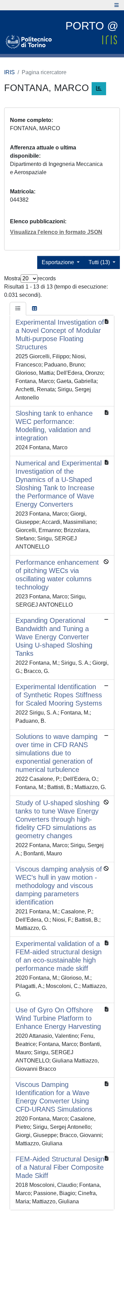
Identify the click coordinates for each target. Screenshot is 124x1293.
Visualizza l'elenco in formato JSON (56, 232)
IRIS (9, 72)
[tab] (18, 309)
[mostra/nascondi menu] (116, 5)
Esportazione (58, 262)
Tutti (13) (100, 262)
